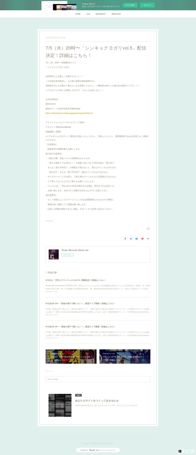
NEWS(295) (49, 221)
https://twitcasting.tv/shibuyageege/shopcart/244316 (69, 113)
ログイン (147, 5)
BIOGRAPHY (101, 14)
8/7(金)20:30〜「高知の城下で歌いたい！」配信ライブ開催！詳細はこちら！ (81, 303)
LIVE (88, 14)
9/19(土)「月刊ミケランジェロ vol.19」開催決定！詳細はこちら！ (76, 280)
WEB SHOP (116, 14)
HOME (77, 14)
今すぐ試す (130, 5)
